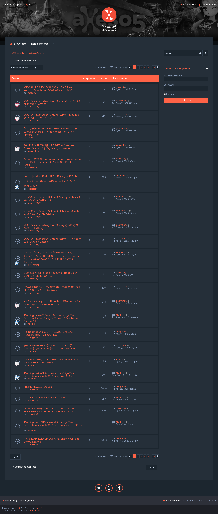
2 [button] (138, 67)
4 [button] (144, 67)
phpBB (18, 508)
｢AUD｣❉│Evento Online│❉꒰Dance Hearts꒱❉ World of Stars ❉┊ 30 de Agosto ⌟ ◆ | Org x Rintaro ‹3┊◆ (50, 131)
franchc (31, 365)
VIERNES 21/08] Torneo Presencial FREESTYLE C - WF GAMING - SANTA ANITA (52, 361)
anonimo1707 (34, 203)
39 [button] (154, 67)
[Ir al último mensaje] (125, 87)
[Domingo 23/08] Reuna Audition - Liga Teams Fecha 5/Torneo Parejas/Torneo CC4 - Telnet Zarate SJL (51, 318)
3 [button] (141, 67)
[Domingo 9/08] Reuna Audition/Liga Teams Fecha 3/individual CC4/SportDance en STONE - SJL (53, 425)
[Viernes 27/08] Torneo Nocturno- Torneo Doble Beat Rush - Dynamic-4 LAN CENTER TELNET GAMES (52, 162)
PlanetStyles (40, 508)
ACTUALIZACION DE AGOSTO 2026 (44, 397)
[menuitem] (29, 5)
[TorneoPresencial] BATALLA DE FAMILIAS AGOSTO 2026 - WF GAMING (48, 333)
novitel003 (33, 167)
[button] (130, 67)
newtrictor (32, 324)
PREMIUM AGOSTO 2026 (38, 386)
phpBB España (35, 510)
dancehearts (33, 137)
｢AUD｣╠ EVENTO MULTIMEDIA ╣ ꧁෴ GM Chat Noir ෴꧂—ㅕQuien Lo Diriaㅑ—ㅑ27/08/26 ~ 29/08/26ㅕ (51, 181)
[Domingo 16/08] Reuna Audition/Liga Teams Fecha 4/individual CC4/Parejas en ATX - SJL (50, 375)
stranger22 (33, 337)
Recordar (170, 94)
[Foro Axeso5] (109, 14)
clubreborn (33, 351)
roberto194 (33, 189)
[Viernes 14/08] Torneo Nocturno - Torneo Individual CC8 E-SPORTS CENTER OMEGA (49, 410)
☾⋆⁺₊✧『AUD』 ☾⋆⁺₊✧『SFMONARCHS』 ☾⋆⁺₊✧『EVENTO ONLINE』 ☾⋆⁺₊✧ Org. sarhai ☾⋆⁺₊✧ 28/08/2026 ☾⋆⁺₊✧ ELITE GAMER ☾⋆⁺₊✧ (51, 257)
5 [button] (148, 67)
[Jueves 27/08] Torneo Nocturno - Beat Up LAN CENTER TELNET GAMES (51, 274)
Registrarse (184, 68)
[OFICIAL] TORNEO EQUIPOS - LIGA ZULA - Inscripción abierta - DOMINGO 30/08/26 (48, 89)
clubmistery (33, 106)
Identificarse (170, 68)
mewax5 (32, 93)
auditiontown (34, 151)
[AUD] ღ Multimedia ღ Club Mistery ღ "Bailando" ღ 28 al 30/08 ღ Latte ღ (52, 116)
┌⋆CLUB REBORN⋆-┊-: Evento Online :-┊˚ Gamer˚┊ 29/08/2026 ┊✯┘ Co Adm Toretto (49, 347)
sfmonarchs (33, 265)
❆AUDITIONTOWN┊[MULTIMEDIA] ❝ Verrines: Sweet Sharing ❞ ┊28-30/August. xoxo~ (50, 147)
